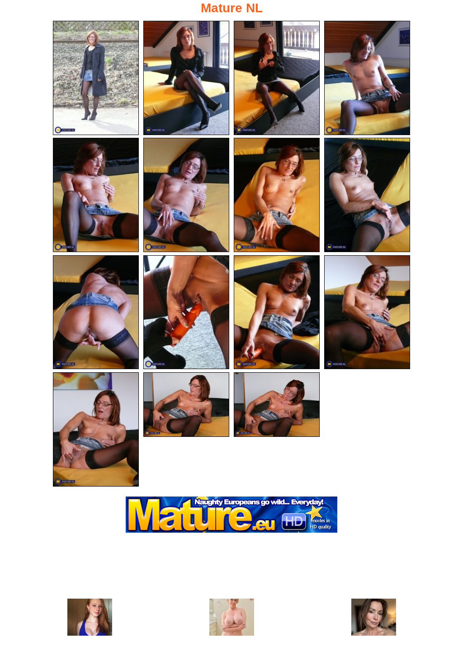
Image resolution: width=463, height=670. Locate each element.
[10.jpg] (186, 312)
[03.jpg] (277, 78)
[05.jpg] (96, 195)
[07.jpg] (277, 195)
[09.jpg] (96, 312)
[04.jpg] (367, 78)
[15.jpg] (277, 404)
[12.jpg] (367, 312)
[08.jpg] (367, 195)
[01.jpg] (96, 78)
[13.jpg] (96, 429)
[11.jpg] (277, 312)
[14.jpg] (186, 404)
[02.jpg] (186, 78)
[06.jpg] (186, 195)
